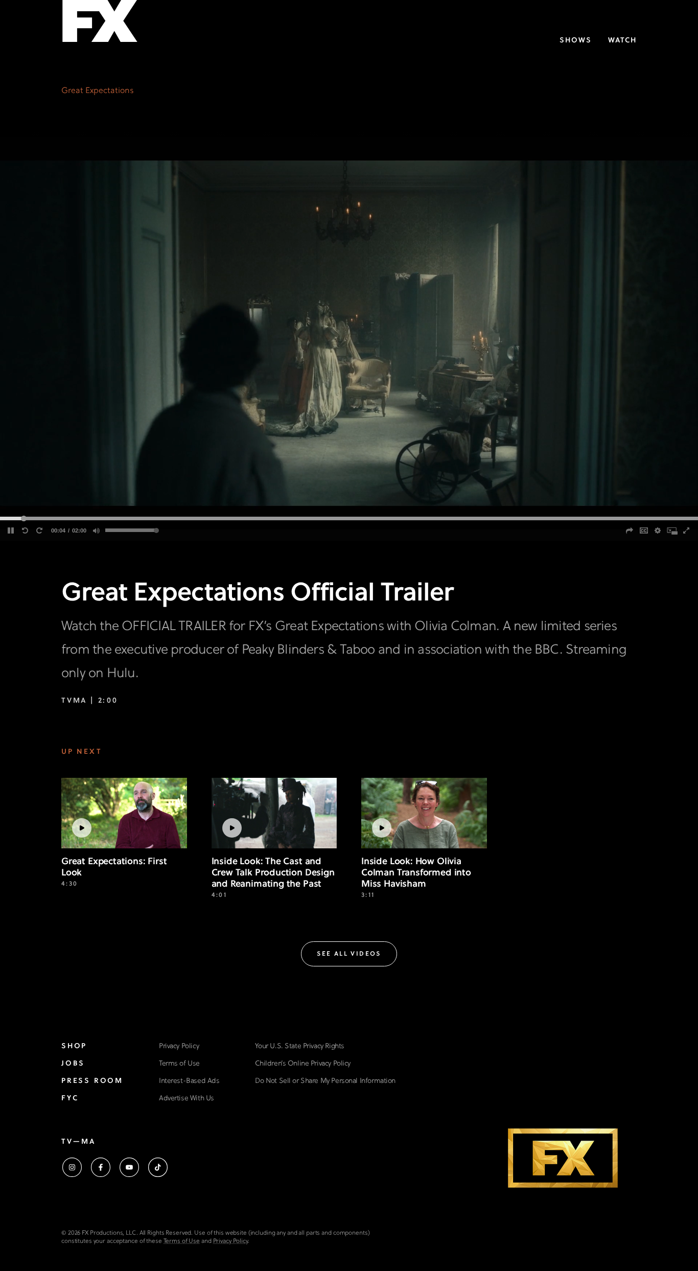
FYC (69, 1098)
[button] (349, 953)
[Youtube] (129, 1167)
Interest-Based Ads (189, 1081)
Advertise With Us (186, 1098)
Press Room (92, 1081)
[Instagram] (72, 1167)
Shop (74, 1046)
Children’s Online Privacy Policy (303, 1064)
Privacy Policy (179, 1046)
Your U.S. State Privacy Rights (299, 1046)
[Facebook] (100, 1167)
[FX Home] (99, 25)
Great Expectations (97, 91)
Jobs (73, 1064)
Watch (622, 40)
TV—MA (78, 1142)
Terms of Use (179, 1064)
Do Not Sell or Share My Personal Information (325, 1081)
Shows (576, 40)
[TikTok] (158, 1167)
